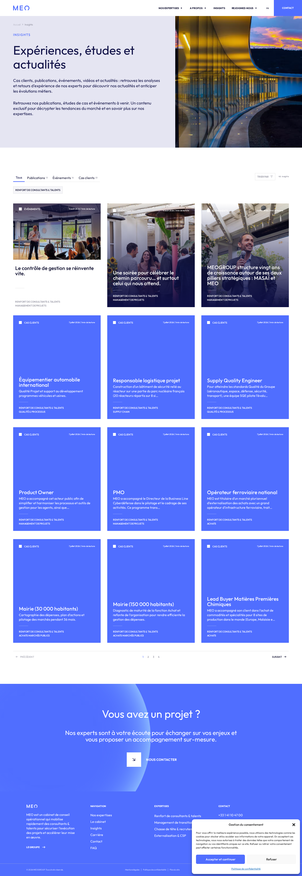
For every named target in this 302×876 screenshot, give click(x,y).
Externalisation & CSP (170, 836)
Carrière (96, 835)
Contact (288, 7)
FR (267, 8)
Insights (96, 828)
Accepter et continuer (220, 859)
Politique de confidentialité (246, 868)
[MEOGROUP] (21, 8)
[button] (294, 825)
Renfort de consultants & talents (177, 816)
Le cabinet (98, 822)
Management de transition (173, 822)
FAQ (93, 848)
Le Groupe (33, 847)
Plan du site (175, 869)
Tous (19, 177)
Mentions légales (132, 869)
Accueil (17, 24)
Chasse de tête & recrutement (176, 829)
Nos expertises (101, 815)
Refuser (271, 859)
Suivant (277, 656)
